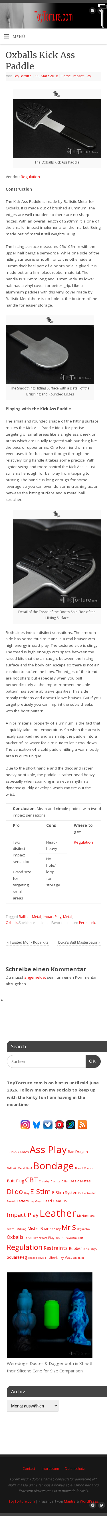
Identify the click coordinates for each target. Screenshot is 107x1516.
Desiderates (80, 1181)
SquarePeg (17, 1257)
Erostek (11, 1201)
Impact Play (81, 76)
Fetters (23, 1200)
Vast (68, 1257)
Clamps (55, 1181)
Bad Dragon (78, 1151)
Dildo (15, 1191)
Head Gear (52, 1200)
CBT (31, 1179)
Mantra (70, 1501)
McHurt (82, 1215)
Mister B (35, 1228)
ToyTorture (22, 76)
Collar (65, 1181)
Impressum (50, 1468)
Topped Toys (36, 1258)
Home (66, 76)
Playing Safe (40, 1237)
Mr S (69, 1227)
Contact (29, 1468)
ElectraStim (89, 1193)
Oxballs (12, 922)
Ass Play (48, 1149)
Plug (80, 1238)
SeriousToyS (90, 1248)
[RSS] (82, 1124)
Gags (38, 1201)
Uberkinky (56, 1258)
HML (65, 1201)
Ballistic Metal (30, 916)
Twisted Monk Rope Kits (27, 942)
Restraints (56, 1247)
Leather (58, 1213)
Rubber (75, 1248)
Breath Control (84, 1168)
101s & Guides (18, 1152)
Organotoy (83, 1229)
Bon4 (29, 1168)
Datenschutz (75, 1468)
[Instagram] (92, 11)
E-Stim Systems (66, 1192)
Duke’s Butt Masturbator (79, 942)
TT (46, 1257)
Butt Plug (15, 1181)
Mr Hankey (52, 1229)
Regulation (30, 176)
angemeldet (35, 977)
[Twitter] (100, 11)
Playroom (56, 1237)
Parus (28, 1237)
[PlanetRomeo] (71, 1124)
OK (91, 1061)
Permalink (87, 922)
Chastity (44, 1181)
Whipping (78, 1257)
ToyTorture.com (22, 1501)
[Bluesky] (36, 1124)
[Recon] (59, 1124)
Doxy (26, 1193)
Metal (67, 916)
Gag (32, 1201)
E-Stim (40, 1191)
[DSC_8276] (49, 1356)
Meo (92, 1215)
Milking (21, 1229)
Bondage (53, 1165)
